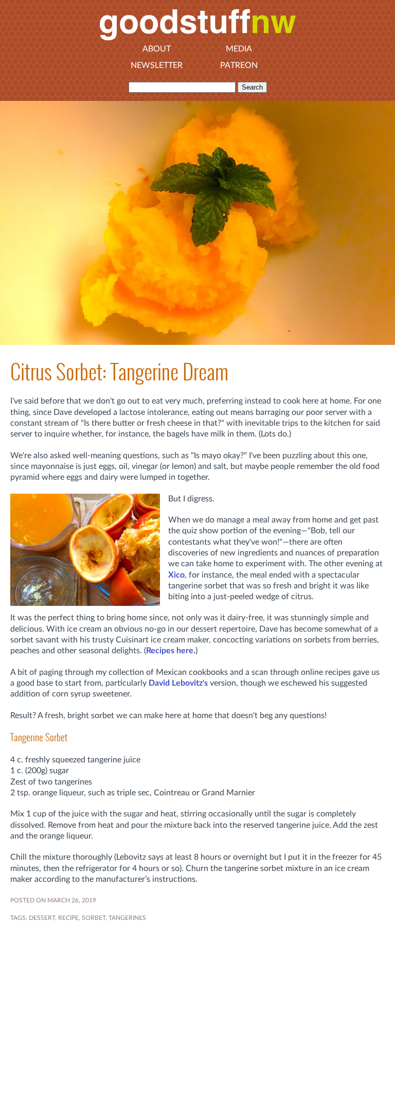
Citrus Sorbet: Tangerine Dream (119, 372)
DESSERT (42, 918)
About (156, 49)
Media (239, 49)
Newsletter (157, 65)
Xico (176, 575)
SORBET (93, 918)
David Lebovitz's (178, 683)
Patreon (239, 65)
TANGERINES (127, 918)
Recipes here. (170, 651)
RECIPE (68, 918)
